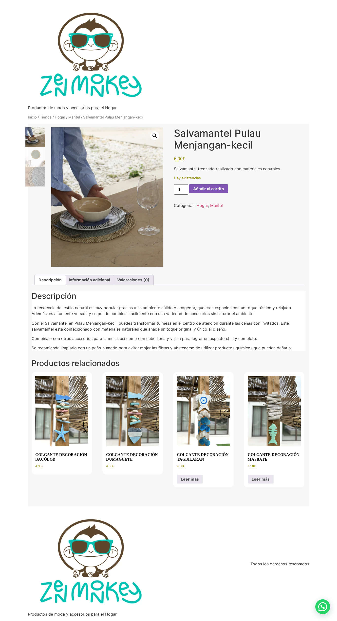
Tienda (46, 117)
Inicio (32, 117)
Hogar (60, 117)
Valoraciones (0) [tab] (133, 279)
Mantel (74, 117)
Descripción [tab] (50, 279)
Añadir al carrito (208, 188)
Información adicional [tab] (89, 279)
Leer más (190, 479)
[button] (154, 135)
